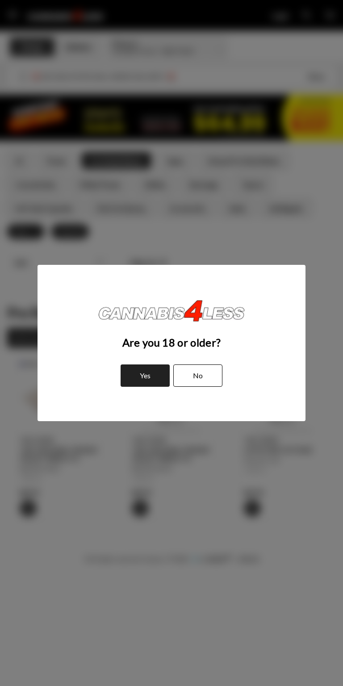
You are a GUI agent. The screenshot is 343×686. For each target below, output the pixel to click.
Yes (145, 375)
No (198, 375)
